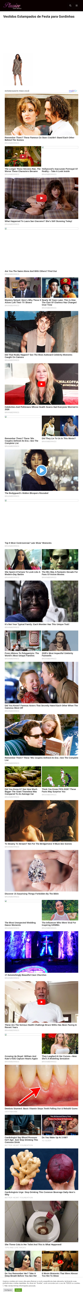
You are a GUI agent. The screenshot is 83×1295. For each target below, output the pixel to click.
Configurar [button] (8, 1290)
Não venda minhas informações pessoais (20, 1286)
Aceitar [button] (18, 1290)
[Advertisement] (41, 37)
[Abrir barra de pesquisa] (70, 5)
